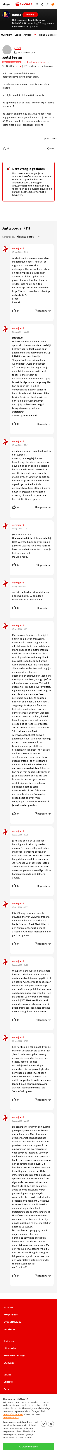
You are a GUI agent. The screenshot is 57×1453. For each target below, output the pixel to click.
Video (18, 34)
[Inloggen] (47, 4)
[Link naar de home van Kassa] (6, 14)
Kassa (16, 14)
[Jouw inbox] (42, 4)
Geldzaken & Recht (36, 62)
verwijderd (18, 248)
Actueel (28, 34)
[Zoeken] (37, 4)
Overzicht (6, 34)
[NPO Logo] (53, 4)
